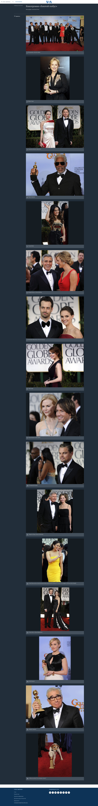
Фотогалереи (18, 1)
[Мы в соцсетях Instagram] (58, 792)
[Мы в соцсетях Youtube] (55, 792)
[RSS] (61, 792)
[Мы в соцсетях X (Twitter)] (53, 792)
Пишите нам (16, 794)
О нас (15, 792)
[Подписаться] (66, 792)
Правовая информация (18, 796)
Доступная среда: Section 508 (20, 798)
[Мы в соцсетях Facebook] (50, 792)
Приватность (16, 800)
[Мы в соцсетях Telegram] (69, 792)
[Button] (17, 16)
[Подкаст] (63, 792)
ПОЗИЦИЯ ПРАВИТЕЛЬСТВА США (21, 802)
